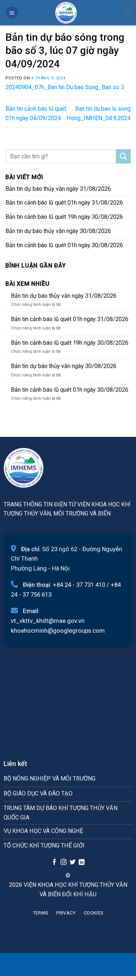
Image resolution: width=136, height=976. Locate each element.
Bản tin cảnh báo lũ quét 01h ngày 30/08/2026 (64, 245)
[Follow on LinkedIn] (81, 862)
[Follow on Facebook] (54, 862)
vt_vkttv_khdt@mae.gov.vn (48, 620)
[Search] (128, 12)
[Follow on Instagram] (63, 862)
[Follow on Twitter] (72, 862)
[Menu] (12, 13)
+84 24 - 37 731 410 (79, 584)
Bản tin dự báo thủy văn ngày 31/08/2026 (58, 188)
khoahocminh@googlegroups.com (58, 630)
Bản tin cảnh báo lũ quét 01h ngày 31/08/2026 (64, 202)
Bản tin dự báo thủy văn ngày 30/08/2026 (58, 231)
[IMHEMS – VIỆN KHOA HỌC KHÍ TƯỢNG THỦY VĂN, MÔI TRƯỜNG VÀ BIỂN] (66, 12)
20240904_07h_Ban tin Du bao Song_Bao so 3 (64, 87)
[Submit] (123, 156)
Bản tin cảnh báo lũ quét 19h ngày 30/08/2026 (64, 216)
